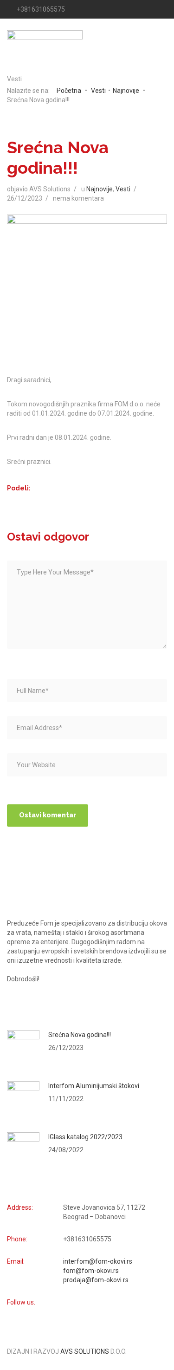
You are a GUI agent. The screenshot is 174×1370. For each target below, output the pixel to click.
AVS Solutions (84, 1351)
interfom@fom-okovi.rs (97, 1261)
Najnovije (126, 90)
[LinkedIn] (163, 9)
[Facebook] (148, 9)
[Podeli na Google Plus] (60, 489)
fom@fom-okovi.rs (91, 1270)
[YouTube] (141, 9)
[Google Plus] (156, 9)
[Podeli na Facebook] (43, 489)
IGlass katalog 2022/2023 (85, 1137)
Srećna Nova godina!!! (79, 1034)
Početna (69, 90)
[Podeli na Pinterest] (51, 489)
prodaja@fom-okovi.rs (96, 1280)
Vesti (98, 90)
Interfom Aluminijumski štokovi (93, 1085)
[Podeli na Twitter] (68, 489)
